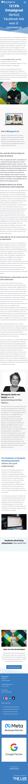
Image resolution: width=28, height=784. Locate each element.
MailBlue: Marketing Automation (11, 713)
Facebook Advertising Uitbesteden (11, 706)
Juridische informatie (14, 768)
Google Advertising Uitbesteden (11, 711)
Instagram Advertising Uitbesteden (11, 709)
